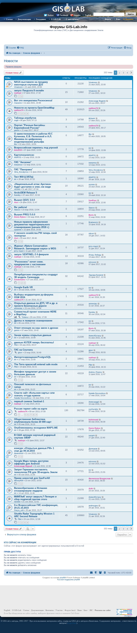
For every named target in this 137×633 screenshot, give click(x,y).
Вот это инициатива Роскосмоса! (33, 100)
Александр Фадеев (97, 101)
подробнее (72, 623)
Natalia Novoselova (22, 398)
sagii (16, 120)
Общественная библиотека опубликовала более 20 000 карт (32, 420)
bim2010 (18, 150)
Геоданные (41, 19)
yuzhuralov (93, 409)
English (88, 15)
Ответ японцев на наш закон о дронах (36, 328)
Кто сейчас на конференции (20, 542)
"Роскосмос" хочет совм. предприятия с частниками (29, 263)
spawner (18, 229)
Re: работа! (20, 207)
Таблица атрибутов (25, 118)
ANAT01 (17, 157)
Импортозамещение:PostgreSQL (32, 357)
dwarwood (18, 453)
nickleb (17, 189)
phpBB (62, 578)
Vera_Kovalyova (21, 172)
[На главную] (68, 8)
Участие (59, 610)
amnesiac (18, 308)
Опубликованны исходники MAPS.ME (36, 427)
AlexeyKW (18, 480)
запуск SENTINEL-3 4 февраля (31, 254)
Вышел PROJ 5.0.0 (24, 214)
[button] (131, 72)
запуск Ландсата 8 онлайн (29, 90)
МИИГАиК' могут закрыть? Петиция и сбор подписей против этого (35, 498)
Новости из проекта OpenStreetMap (34, 107)
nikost (91, 233)
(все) (73, 610)
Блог (118, 19)
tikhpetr (92, 118)
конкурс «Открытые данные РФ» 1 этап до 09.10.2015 (34, 449)
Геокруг (128, 616)
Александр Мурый (23, 466)
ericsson (92, 262)
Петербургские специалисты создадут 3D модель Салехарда (36, 276)
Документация (24, 19)
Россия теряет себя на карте (30, 408)
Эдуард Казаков (96, 275)
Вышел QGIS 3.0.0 (24, 200)
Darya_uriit (19, 510)
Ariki (91, 488)
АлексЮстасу (95, 336)
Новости (11, 61)
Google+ (77, 15)
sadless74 (18, 110)
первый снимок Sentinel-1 (29, 401)
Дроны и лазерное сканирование (33, 320)
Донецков (93, 449)
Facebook (64, 15)
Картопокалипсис (24, 155)
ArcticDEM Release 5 (25, 192)
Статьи (9, 19)
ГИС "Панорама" (23, 169)
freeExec (93, 200)
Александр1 (94, 402)
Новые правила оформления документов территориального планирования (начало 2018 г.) (32, 224)
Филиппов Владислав (99, 478)
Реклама (129, 19)
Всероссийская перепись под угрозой (36, 147)
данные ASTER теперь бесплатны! (34, 342)
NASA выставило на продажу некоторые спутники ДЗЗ (31, 83)
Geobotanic (19, 280)
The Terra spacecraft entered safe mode (35, 364)
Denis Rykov (20, 217)
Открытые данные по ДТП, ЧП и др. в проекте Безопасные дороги (35, 304)
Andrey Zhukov (95, 372)
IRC (91, 610)
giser (20, 352)
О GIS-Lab (56, 19)
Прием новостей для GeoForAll (32, 478)
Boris (91, 215)
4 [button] (127, 72)
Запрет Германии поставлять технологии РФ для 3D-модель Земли (35, 471)
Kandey (17, 195)
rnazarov (18, 103)
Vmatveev (18, 87)
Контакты (49, 610)
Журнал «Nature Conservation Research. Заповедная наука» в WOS (35, 247)
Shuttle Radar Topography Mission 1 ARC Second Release (34, 515)
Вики (79, 610)
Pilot (16, 345)
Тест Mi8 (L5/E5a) (23, 176)
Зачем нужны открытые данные (32, 335)
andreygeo (93, 506)
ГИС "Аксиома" (22, 162)
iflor (15, 144)
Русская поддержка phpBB (68, 580)
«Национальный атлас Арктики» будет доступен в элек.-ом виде (32, 185)
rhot (16, 202)
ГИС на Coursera (23, 349)
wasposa (18, 165)
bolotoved (93, 420)
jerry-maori (19, 251)
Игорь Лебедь (95, 255)
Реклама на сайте (103, 610)
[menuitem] (20, 48)
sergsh (92, 435)
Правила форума (13, 67)
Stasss (17, 210)
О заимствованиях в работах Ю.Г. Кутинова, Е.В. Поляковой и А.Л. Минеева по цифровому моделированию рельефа (33, 137)
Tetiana (25, 317)
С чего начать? (73, 19)
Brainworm (93, 222)
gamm (16, 130)
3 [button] (123, 72)
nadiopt (17, 93)
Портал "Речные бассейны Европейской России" (29, 126)
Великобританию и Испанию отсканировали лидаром (30, 489)
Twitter (50, 15)
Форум (108, 19)
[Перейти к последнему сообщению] (99, 82)
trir (90, 148)
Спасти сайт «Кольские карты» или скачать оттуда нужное (34, 394)
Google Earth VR (23, 287)
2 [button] (119, 72)
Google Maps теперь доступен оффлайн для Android (31, 462)
